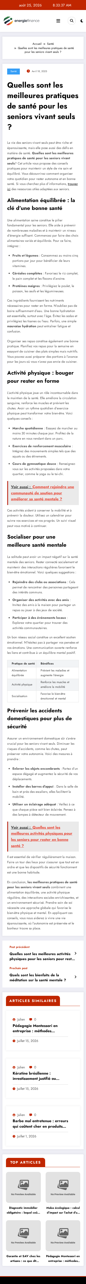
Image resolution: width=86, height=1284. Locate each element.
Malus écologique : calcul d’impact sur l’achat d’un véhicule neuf (63, 1210)
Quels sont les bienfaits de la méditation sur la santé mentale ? (38, 978)
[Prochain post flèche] (75, 977)
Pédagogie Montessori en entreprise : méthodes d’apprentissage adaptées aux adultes (39, 1028)
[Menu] (58, 21)
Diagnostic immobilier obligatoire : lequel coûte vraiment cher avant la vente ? (23, 1210)
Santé (13, 71)
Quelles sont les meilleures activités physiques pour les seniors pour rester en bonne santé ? (42, 957)
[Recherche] (71, 21)
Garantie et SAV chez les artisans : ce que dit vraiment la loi (23, 1258)
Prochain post (18, 968)
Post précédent (20, 947)
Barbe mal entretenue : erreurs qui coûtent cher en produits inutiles (40, 1123)
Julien (21, 1019)
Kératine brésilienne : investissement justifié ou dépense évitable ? (34, 1076)
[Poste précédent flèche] (75, 953)
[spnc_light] (82, 21)
